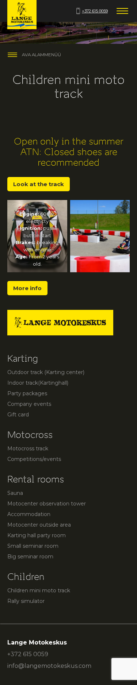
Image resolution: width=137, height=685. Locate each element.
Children (25, 577)
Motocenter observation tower (46, 503)
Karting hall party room (36, 535)
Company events (29, 404)
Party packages (27, 393)
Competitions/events (34, 459)
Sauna (15, 493)
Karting (22, 358)
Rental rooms (35, 479)
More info (27, 288)
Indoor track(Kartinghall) (37, 383)
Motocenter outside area (39, 525)
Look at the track (38, 184)
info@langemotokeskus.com (49, 665)
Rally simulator (26, 601)
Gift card (18, 414)
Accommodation (28, 514)
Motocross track (27, 448)
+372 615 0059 (95, 11)
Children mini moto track (38, 590)
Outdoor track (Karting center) (45, 372)
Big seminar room (30, 556)
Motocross (30, 435)
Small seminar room (32, 546)
